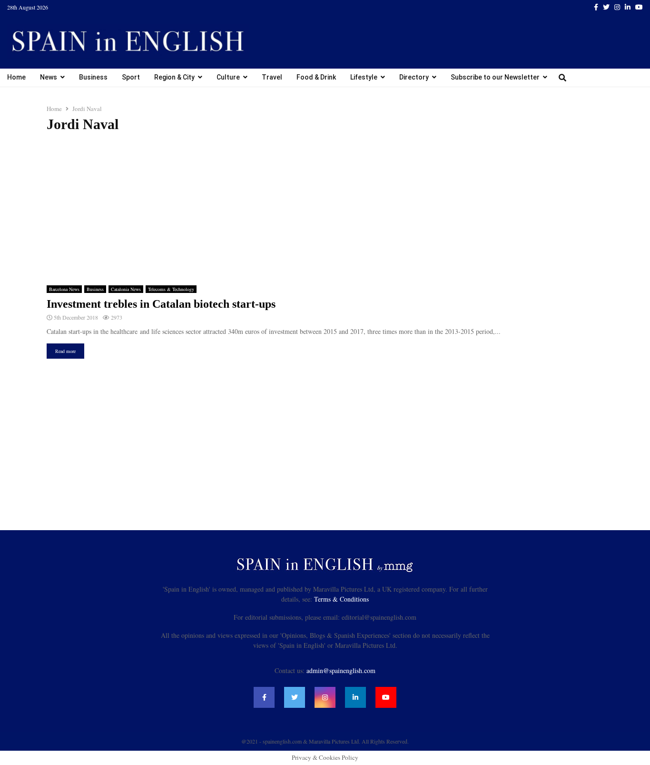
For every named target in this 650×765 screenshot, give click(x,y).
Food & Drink (316, 77)
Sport (131, 77)
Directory (414, 77)
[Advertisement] (325, 209)
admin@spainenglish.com (340, 670)
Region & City (174, 77)
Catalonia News (126, 289)
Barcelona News (64, 289)
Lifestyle (363, 77)
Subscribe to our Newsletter (495, 77)
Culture (228, 77)
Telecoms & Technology (171, 289)
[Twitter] (294, 697)
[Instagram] (325, 697)
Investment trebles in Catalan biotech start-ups (161, 304)
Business (93, 77)
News (48, 77)
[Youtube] (385, 697)
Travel (272, 77)
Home (16, 77)
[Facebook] (264, 697)
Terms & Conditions (341, 599)
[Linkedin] (355, 697)
